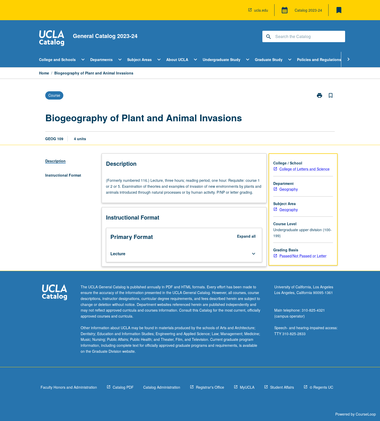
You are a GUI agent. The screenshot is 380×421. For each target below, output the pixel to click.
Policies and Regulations (319, 59)
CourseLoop (366, 414)
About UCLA (177, 59)
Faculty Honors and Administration (69, 387)
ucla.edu (261, 10)
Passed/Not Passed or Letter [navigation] (302, 255)
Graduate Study (269, 59)
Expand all (246, 236)
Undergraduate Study (221, 59)
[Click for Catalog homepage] (52, 39)
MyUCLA (247, 387)
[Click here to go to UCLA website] (54, 293)
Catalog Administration (161, 387)
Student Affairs (282, 387)
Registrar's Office (210, 387)
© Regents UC (321, 387)
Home (44, 73)
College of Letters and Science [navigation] (304, 168)
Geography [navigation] (288, 189)
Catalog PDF (123, 387)
